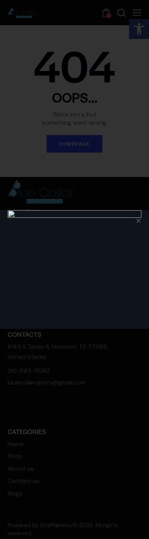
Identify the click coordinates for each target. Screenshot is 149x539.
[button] (138, 221)
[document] (74, 269)
